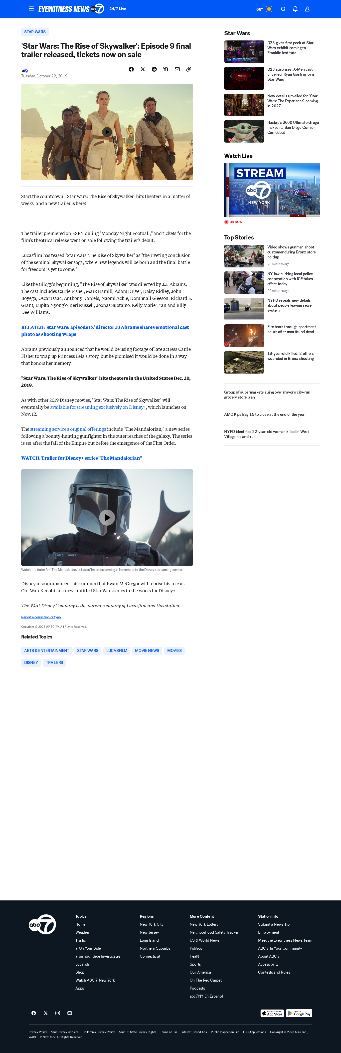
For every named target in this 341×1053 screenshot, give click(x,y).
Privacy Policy (38, 1032)
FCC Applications (254, 1032)
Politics (196, 948)
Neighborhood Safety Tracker (214, 932)
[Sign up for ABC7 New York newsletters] (70, 1013)
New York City (152, 924)
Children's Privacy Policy (99, 1032)
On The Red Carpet (206, 980)
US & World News (204, 940)
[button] (31, 8)
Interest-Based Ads (194, 1032)
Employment (268, 932)
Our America (200, 972)
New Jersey (149, 932)
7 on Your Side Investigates (97, 956)
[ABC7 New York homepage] (71, 8)
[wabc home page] (42, 924)
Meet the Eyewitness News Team (285, 940)
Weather (82, 932)
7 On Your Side (88, 948)
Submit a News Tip (274, 924)
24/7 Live (117, 8)
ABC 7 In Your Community (280, 948)
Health (195, 956)
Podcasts (197, 988)
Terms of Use (168, 1032)
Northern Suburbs (155, 948)
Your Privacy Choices (65, 1032)
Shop (79, 972)
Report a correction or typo (41, 617)
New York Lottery (204, 924)
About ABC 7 (269, 956)
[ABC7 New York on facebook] (34, 1013)
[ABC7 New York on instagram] (58, 1013)
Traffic (80, 940)
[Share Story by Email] (177, 69)
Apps (79, 988)
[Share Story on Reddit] (154, 69)
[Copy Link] (188, 69)
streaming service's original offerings (68, 428)
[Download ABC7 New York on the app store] (272, 1013)
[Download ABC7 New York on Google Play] (299, 1013)
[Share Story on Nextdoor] (166, 69)
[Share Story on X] (143, 69)
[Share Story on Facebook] (131, 69)
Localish (82, 964)
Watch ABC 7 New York (95, 980)
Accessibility (268, 964)
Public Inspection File (225, 1032)
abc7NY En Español (206, 996)
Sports (195, 964)
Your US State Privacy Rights (137, 1032)
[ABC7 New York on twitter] (46, 1013)
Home (80, 924)
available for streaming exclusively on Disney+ (98, 407)
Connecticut (150, 956)
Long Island (149, 940)
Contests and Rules (274, 972)
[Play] (272, 190)
